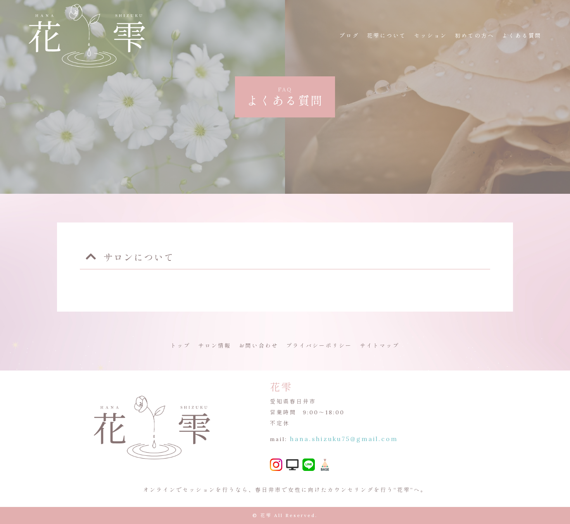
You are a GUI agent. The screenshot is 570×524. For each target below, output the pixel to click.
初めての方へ (474, 35)
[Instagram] (276, 465)
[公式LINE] (308, 465)
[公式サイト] (292, 465)
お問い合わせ (258, 345)
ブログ (349, 35)
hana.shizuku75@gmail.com (344, 439)
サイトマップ (379, 345)
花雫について (386, 35)
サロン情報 (214, 345)
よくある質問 (522, 35)
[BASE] (325, 467)
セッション (430, 35)
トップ (180, 345)
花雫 (266, 515)
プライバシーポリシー (319, 345)
